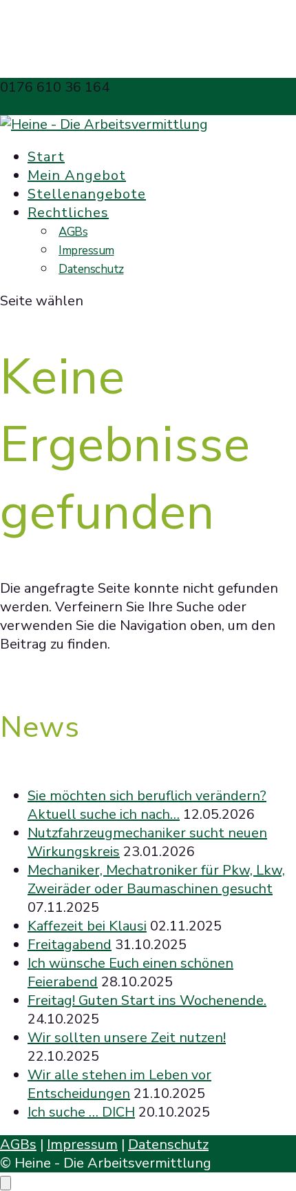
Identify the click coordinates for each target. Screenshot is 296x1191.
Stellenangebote (87, 194)
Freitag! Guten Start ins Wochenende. (147, 1000)
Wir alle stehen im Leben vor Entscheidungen (119, 1084)
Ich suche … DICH (81, 1112)
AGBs (73, 232)
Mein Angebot (77, 175)
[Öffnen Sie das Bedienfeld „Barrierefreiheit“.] (5, 1183)
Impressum (86, 250)
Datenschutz (91, 269)
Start (46, 156)
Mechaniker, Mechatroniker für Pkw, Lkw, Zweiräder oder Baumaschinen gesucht (156, 879)
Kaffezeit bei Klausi (87, 926)
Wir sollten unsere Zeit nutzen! (127, 1037)
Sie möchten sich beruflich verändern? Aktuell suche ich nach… (147, 805)
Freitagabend (70, 944)
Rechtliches (68, 212)
